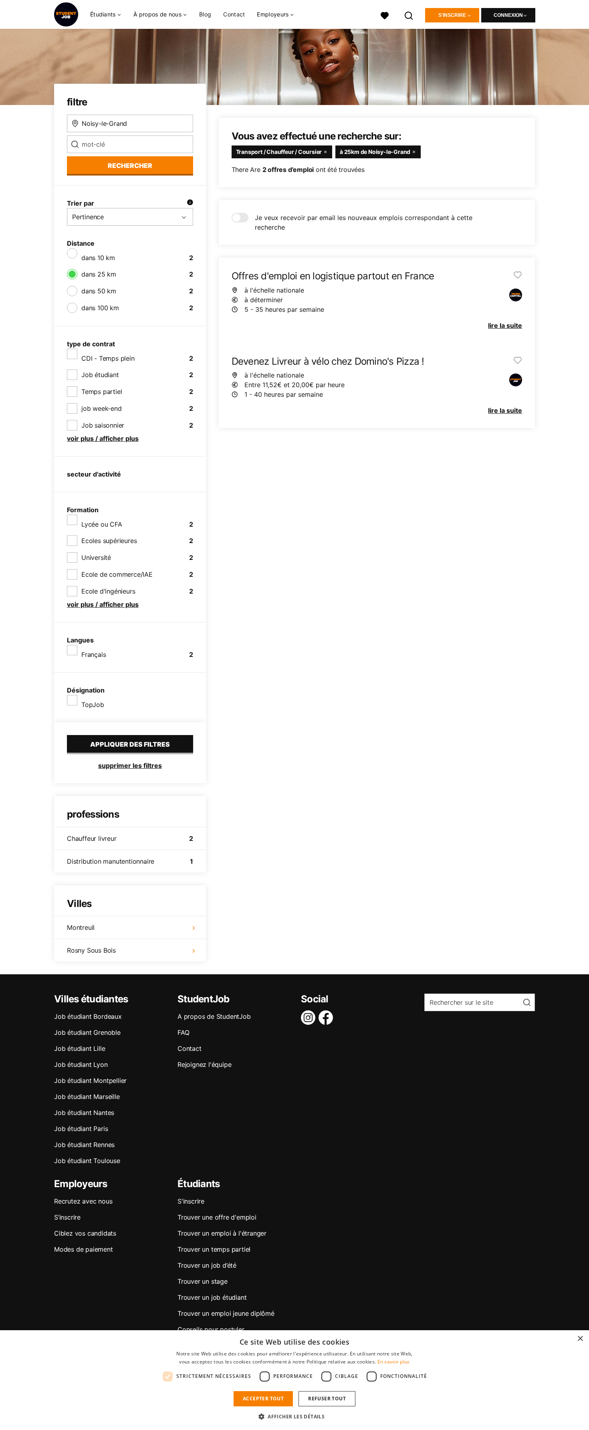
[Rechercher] (409, 14)
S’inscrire (67, 1217)
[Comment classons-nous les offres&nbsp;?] (190, 203)
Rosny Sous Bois (91, 950)
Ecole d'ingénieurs (108, 591)
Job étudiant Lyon (81, 1064)
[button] (294, 1416)
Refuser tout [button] (327, 1398)
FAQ (183, 1032)
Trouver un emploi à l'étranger (222, 1233)
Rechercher (130, 166)
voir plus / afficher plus (103, 438)
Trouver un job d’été (207, 1265)
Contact (234, 14)
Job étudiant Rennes (84, 1145)
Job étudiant (100, 375)
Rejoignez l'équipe (204, 1064)
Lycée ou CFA (101, 524)
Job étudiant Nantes (84, 1113)
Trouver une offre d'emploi (217, 1217)
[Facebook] (327, 1017)
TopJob (92, 705)
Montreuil (81, 927)
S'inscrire (452, 15)
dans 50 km (98, 291)
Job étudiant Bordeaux (88, 1016)
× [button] (580, 1339)
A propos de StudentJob (214, 1016)
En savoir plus (393, 1361)
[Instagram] (310, 1017)
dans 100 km (100, 308)
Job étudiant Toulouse (87, 1161)
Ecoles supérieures (109, 541)
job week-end (101, 408)
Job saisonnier (102, 425)
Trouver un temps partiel (214, 1249)
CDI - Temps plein (108, 358)
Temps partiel (101, 392)
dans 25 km (98, 274)
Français (93, 654)
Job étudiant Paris (81, 1129)
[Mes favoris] (384, 14)
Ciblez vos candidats (85, 1233)
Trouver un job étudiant (212, 1297)
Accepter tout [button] (263, 1398)
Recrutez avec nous (83, 1201)
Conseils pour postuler (211, 1329)
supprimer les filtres (130, 765)
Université (96, 557)
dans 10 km (98, 258)
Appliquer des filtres (130, 744)
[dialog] (294, 1380)
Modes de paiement (83, 1249)
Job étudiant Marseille (87, 1097)
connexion (508, 15)
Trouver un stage (203, 1281)
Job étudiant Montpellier (90, 1081)
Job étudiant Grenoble (87, 1032)
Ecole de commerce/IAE (117, 574)
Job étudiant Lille (79, 1048)
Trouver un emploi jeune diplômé (226, 1313)
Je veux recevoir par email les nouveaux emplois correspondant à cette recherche (363, 222)
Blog (205, 14)
